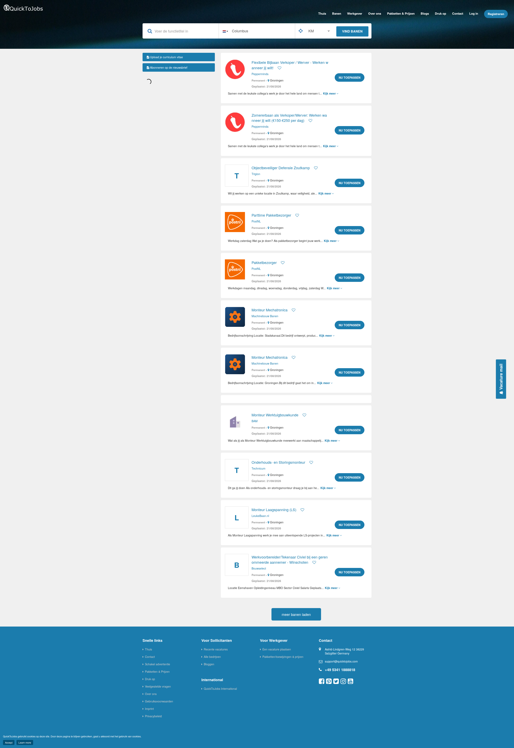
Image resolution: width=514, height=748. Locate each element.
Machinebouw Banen (265, 316)
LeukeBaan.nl (260, 516)
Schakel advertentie (157, 664)
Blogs (425, 13)
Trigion (256, 174)
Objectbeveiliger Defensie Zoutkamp (281, 167)
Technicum (258, 468)
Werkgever (354, 13)
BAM (255, 421)
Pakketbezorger (264, 262)
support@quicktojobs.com (341, 661)
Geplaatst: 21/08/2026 (266, 86)
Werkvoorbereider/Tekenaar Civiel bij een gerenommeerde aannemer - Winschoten (290, 559)
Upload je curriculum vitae (166, 57)
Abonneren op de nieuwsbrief (168, 67)
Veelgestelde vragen (158, 686)
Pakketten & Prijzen (401, 13)
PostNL (256, 221)
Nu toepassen (349, 77)
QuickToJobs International (220, 689)
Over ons (374, 13)
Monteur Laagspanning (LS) (274, 509)
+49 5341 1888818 (340, 669)
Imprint (149, 709)
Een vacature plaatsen (276, 649)
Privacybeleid (153, 716)
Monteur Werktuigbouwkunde (275, 414)
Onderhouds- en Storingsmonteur (278, 462)
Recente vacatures (216, 649)
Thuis (322, 13)
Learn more (24, 742)
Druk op (440, 13)
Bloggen (209, 664)
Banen (336, 13)
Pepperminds (260, 74)
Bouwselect (259, 568)
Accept (8, 742)
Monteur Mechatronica (270, 309)
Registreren (496, 14)
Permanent (258, 80)
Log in (473, 13)
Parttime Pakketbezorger (271, 215)
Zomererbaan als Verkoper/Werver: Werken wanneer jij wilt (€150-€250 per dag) (289, 117)
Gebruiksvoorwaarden (159, 701)
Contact (457, 13)
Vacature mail (501, 377)
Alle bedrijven (212, 657)
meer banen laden (296, 614)
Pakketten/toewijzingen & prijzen (282, 657)
